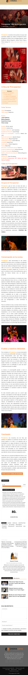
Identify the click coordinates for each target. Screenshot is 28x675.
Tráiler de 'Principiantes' (10, 96)
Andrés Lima (15, 522)
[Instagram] (10, 661)
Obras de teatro (11, 8)
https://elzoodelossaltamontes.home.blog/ (14, 563)
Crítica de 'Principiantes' (8, 92)
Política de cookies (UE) (20, 668)
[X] (5, 30)
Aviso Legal (7, 669)
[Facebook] (2, 30)
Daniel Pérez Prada (22, 522)
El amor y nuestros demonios (9, 101)
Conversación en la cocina (8, 99)
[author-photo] (14, 559)
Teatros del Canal (14, 42)
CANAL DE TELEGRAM (16, 473)
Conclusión (5, 103)
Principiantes (4, 526)
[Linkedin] (9, 30)
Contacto (20, 669)
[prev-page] (2, 601)
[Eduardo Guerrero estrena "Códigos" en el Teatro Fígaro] (4, 590)
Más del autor (17, 578)
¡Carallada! (9, 522)
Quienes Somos (14, 669)
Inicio (2, 8)
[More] (18, 30)
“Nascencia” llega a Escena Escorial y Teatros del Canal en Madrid (17, 583)
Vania (24, 526)
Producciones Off (11, 526)
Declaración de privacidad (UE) (8, 668)
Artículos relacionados (7, 578)
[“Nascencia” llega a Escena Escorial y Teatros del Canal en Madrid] (4, 583)
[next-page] (4, 601)
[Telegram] (12, 30)
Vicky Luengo (4, 527)
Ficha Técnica (7, 94)
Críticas (5, 8)
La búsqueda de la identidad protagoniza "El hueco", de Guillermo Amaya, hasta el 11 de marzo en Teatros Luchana (20, 544)
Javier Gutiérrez (4, 524)
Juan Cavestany (11, 524)
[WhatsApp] (15, 30)
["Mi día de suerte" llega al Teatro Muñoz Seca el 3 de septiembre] (4, 596)
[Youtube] (21, 661)
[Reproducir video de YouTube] (14, 173)
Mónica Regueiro (19, 524)
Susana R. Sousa (5, 26)
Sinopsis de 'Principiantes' (10, 98)
